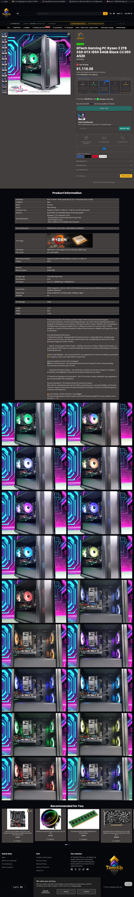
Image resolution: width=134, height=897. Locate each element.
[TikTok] (123, 23)
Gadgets (27, 27)
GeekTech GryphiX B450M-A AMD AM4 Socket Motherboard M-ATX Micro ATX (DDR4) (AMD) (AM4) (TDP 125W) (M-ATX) (17, 826)
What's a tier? (126, 79)
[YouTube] (87, 869)
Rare (3, 857)
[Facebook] (117, 23)
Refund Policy (41, 864)
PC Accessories (57, 27)
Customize (80, 59)
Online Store (84, 27)
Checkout (78, 61)
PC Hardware (69, 27)
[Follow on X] (76, 869)
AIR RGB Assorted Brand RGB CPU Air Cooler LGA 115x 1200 (50, 825)
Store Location (7, 867)
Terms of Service (42, 867)
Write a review (126, 176)
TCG (8, 27)
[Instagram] (120, 23)
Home (77, 27)
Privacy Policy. (76, 886)
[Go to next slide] (131, 827)
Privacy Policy (41, 860)
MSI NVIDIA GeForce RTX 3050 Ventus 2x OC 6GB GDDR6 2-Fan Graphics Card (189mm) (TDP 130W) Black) (116, 826)
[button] (104, 79)
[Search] (105, 13)
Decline (86, 892)
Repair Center (94, 27)
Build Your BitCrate (79, 23)
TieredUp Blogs (120, 27)
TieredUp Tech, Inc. (115, 887)
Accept (66, 892)
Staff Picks (17, 27)
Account (119, 13)
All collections (7, 864)
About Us (39, 870)
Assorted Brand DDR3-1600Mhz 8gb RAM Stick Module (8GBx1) (83, 825)
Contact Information (44, 857)
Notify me (124, 128)
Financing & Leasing (107, 27)
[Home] (6, 13)
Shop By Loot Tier (42, 27)
